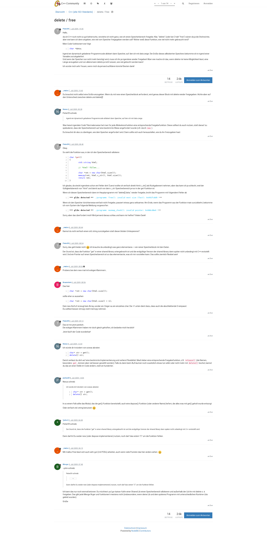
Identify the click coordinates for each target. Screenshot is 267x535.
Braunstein (67, 282)
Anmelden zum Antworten (198, 80)
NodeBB (135, 531)
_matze (65, 91)
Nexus (65, 109)
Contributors (145, 531)
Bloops (65, 464)
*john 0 (65, 420)
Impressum (142, 528)
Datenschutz (130, 528)
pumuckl (66, 378)
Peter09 (66, 29)
